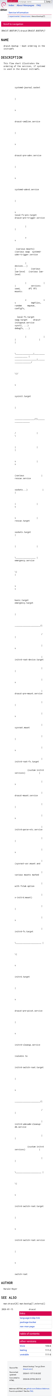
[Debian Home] (3, 5)
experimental (14, 16)
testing (23, 1350)
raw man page (27, 1326)
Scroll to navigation (13, 24)
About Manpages (25, 5)
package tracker (28, 1322)
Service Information (19, 12)
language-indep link (30, 1318)
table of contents (30, 1333)
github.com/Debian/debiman (37, 1389)
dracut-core (25, 16)
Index (11, 5)
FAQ (39, 5)
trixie (22, 1346)
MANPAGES (12, 1)
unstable (24, 1354)
